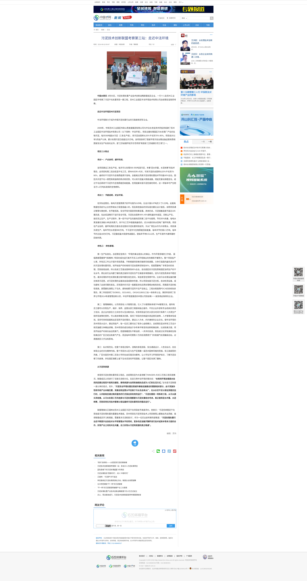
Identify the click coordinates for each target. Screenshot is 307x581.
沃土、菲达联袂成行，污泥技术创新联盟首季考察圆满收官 (119, 495)
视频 (118, 2)
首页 (97, 30)
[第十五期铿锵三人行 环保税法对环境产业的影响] (196, 75)
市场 (131, 25)
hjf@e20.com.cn (150, 566)
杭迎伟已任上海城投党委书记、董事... (197, 154)
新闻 (103, 2)
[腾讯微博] (169, 450)
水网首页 (97, 2)
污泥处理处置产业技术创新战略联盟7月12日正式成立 (117, 491)
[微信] (158, 450)
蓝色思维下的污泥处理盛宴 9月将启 (110, 470)
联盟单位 (160, 556)
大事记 (151, 556)
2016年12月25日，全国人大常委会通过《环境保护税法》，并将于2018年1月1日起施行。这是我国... (196, 101)
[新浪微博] (174, 450)
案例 (175, 2)
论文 (146, 2)
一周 (210, 142)
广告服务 (189, 556)
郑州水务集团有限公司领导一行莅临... (197, 164)
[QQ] (163, 450)
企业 (170, 2)
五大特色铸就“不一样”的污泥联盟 (109, 484)
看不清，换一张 (117, 526)
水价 (165, 2)
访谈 (197, 25)
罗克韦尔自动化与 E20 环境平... (195, 151)
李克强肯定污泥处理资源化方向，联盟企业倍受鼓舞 (116, 480)
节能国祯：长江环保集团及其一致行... (197, 158)
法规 (141, 2)
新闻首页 (99, 25)
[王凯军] (185, 53)
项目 (142, 25)
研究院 (123, 2)
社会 (164, 25)
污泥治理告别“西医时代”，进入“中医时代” (112, 473)
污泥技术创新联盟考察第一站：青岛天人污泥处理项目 (117, 466)
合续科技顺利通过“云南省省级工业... (197, 161)
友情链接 (170, 556)
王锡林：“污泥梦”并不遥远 (107, 477)
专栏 (108, 2)
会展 (160, 2)
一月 (203, 142)
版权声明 (179, 556)
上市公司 (130, 2)
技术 (153, 25)
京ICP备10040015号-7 (181, 569)
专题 (113, 2)
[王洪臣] (185, 40)
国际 (175, 25)
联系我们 (142, 556)
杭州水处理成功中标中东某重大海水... (197, 148)
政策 (136, 2)
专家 (155, 2)
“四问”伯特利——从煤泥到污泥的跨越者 (112, 462)
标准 (151, 2)
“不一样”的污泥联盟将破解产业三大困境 (112, 488)
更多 (211, 34)
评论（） (152, 44)
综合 (110, 25)
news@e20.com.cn (199, 201)
